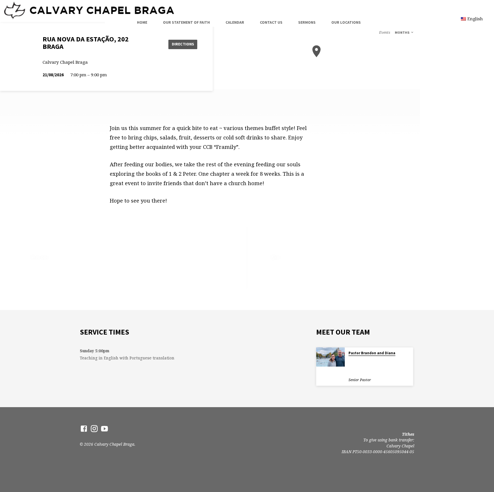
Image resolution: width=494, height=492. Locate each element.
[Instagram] (94, 428)
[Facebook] (84, 428)
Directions (183, 44)
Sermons (307, 22)
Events (384, 32)
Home (142, 22)
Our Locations (346, 22)
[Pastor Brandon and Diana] (330, 357)
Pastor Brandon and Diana (371, 353)
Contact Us (271, 22)
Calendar (235, 22)
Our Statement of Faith (186, 22)
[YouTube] (104, 428)
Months (402, 32)
